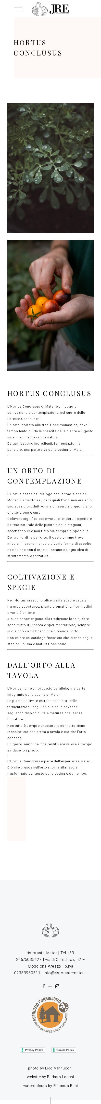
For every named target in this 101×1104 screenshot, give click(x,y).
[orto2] (50, 305)
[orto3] (50, 168)
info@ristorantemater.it (65, 973)
